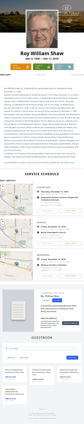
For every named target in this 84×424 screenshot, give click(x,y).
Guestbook (77, 74)
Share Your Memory (70, 323)
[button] (16, 197)
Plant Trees (70, 211)
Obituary (5, 74)
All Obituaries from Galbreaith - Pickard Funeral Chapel (67, 21)
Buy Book (57, 300)
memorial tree (33, 162)
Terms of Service (47, 415)
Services (41, 74)
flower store (69, 162)
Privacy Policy (36, 415)
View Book (45, 300)
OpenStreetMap (44, 418)
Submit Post (72, 358)
